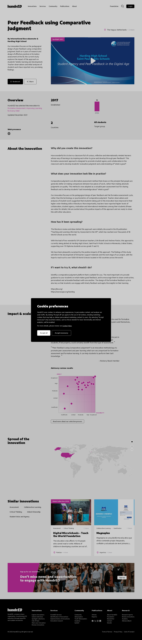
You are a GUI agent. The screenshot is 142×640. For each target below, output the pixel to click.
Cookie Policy (67, 326)
